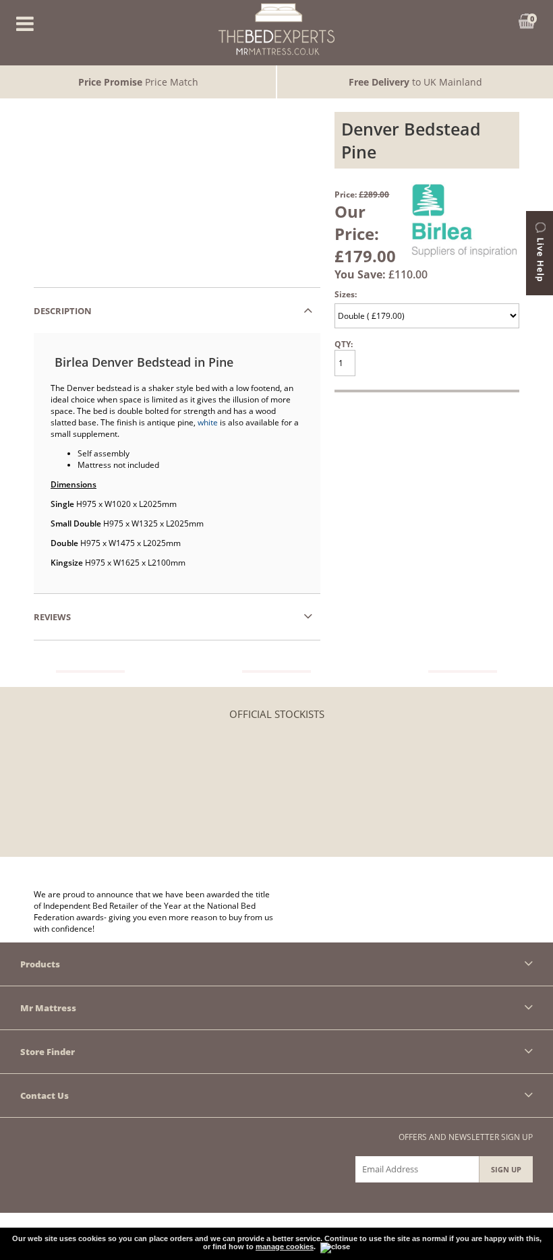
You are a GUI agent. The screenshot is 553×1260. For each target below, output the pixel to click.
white (208, 422)
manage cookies (285, 1246)
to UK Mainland (415, 82)
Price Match (138, 82)
